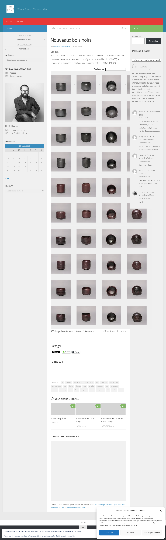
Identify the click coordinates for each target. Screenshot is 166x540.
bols (97, 382)
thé (108, 390)
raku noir (54, 390)
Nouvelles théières (146, 139)
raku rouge (63, 390)
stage (76, 390)
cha (65, 386)
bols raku (104, 382)
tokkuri (121, 390)
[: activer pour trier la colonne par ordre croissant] (63, 84)
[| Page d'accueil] (10, 9)
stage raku (84, 390)
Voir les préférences (152, 532)
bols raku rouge (56, 386)
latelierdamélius (62, 46)
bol (63, 382)
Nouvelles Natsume (147, 158)
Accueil (9, 21)
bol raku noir (78, 382)
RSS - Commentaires (13, 76)
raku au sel (114, 386)
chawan (78, 386)
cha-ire (71, 386)
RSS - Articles (10, 73)
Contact (19, 21)
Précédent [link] (110, 331)
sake (70, 390)
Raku (65, 28)
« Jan (7, 178)
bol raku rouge (88, 382)
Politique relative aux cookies (65, 536)
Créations (56, 28)
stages (92, 390)
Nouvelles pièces (58, 418)
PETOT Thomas (11, 126)
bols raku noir (113, 382)
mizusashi (99, 386)
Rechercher (136, 36)
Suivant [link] (120, 331)
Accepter (109, 532)
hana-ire (91, 386)
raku (107, 386)
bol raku (68, 382)
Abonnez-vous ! (141, 67)
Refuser (130, 532)
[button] (161, 510)
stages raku (101, 390)
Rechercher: (99, 69)
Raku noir (75, 28)
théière (114, 390)
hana (84, 386)
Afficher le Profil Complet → (16, 133)
